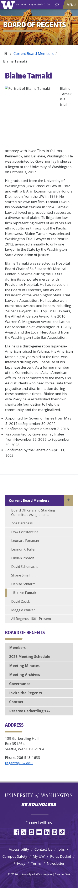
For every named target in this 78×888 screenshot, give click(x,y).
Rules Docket (60, 856)
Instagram (31, 832)
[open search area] (56, 4)
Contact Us (43, 849)
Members (17, 647)
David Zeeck (20, 601)
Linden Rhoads (22, 558)
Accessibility (19, 849)
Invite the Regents (25, 693)
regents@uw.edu (19, 762)
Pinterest (54, 832)
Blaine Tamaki (25, 592)
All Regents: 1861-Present (31, 618)
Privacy (19, 863)
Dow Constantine (24, 532)
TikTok (62, 832)
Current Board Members (34, 53)
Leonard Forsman (25, 540)
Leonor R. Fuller (23, 549)
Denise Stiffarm (23, 584)
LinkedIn (47, 832)
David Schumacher (25, 566)
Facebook (16, 832)
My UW (39, 856)
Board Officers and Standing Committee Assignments (33, 512)
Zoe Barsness (22, 523)
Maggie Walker (23, 610)
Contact (16, 701)
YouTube (39, 832)
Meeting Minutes (24, 665)
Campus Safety (14, 856)
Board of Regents (5, 52)
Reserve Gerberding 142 (30, 711)
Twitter (23, 832)
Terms (36, 863)
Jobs (61, 849)
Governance (19, 683)
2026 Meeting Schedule (29, 656)
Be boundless (39, 804)
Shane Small (20, 575)
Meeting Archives (24, 674)
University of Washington (8, 4)
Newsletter (55, 863)
